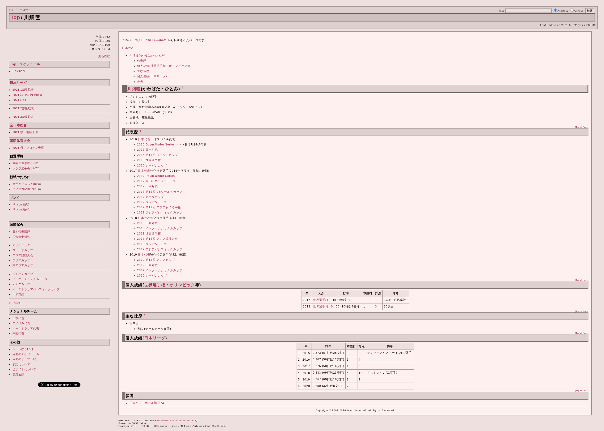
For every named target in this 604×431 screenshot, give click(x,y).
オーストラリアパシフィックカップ (36, 289)
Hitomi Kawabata (154, 40)
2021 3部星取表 (23, 117)
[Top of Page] (581, 127)
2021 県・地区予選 (25, 132)
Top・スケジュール (25, 64)
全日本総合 (18, 125)
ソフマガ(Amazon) (26, 189)
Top (15, 17)
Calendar (19, 71)
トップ (12, 9)
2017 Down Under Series (156, 176)
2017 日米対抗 (147, 186)
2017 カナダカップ (150, 197)
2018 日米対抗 (147, 223)
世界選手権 (154, 285)
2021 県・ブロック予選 (28, 147)
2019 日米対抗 (147, 265)
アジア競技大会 (23, 255)
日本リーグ (18, 83)
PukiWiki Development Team (176, 420)
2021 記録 (19, 100)
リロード (25, 9)
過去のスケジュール (26, 354)
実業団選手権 (21, 163)
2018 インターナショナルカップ (159, 228)
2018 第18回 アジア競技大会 (157, 238)
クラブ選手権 (21, 168)
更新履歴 (104, 56)
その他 (17, 302)
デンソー (183, 107)
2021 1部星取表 (23, 89)
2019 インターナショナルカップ (159, 270)
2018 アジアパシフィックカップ (159, 212)
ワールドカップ (23, 250)
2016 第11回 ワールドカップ (157, 155)
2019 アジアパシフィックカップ (159, 249)
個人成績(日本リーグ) (152, 76)
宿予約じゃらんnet (26, 184)
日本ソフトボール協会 (145, 403)
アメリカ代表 (21, 323)
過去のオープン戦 (24, 359)
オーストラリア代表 (26, 328)
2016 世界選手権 (149, 160)
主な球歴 (143, 71)
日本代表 (18, 318)
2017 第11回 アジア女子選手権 (159, 207)
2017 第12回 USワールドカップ (159, 191)
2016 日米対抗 (147, 149)
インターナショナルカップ (30, 279)
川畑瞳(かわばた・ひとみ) (148, 55)
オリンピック (21, 245)
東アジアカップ (23, 265)
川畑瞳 (134, 88)
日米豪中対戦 (21, 237)
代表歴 (141, 60)
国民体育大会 (20, 141)
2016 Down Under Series (156, 144)
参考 (140, 81)
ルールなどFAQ (23, 349)
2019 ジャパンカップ (152, 275)
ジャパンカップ (23, 274)
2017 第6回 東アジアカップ (156, 181)
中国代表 (18, 333)
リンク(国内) (21, 204)
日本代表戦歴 (21, 231)
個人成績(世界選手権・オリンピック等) (164, 66)
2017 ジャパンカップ (152, 202)
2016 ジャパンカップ (152, 165)
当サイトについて (24, 369)
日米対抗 (18, 294)
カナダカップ (21, 284)
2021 (36, 163)
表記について (21, 364)
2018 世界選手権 (149, 233)
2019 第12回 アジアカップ (156, 259)
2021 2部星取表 (23, 108)
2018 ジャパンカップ (152, 244)
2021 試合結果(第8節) (27, 95)
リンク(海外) (21, 209)
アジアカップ (21, 260)
